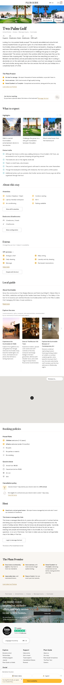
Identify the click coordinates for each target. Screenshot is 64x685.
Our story (46, 655)
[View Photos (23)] (16, 14)
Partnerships (6, 655)
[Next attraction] (61, 328)
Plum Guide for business (51, 658)
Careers (46, 662)
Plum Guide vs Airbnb (9, 662)
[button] (32, 2)
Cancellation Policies (29, 660)
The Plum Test (48, 660)
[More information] (13, 252)
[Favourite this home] (61, 676)
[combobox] (54, 379)
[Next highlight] (60, 115)
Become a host (7, 653)
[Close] (21, 679)
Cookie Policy (9, 681)
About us (46, 653)
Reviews (25, 662)
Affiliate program (8, 658)
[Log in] (59, 2)
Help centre (26, 653)
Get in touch (26, 655)
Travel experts (27, 658)
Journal (5, 660)
